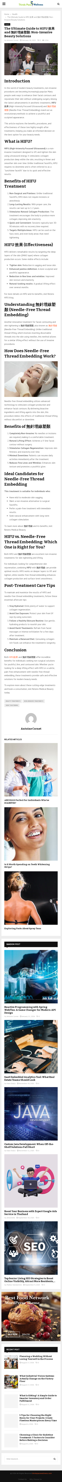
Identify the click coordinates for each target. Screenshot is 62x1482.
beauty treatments (13, 701)
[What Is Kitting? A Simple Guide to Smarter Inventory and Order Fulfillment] (11, 1401)
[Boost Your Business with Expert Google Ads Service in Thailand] (31, 1181)
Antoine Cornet (12, 40)
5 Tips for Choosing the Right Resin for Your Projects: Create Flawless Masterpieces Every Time (38, 1418)
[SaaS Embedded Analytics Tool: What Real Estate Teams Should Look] (31, 1046)
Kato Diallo (11, 1083)
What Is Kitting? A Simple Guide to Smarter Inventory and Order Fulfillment (38, 1398)
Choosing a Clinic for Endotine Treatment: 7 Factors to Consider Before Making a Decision (37, 1437)
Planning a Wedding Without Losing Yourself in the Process (36, 1357)
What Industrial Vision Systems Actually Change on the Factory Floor (36, 1378)
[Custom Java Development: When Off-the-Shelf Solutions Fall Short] (31, 1114)
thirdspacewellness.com (42, 1473)
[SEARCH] (54, 1459)
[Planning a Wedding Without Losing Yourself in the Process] (11, 1362)
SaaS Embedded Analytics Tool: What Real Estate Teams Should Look (29, 1078)
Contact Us (22, 1479)
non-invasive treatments (33, 701)
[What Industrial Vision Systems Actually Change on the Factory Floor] (11, 1381)
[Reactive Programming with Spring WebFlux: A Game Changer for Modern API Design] (31, 976)
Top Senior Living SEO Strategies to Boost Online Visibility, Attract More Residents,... (29, 1280)
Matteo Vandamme (14, 1285)
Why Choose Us (36, 1479)
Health (7, 24)
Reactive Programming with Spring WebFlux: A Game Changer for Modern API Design (30, 1010)
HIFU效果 (13, 657)
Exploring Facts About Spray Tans (22, 928)
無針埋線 (52, 325)
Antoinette (11, 1218)
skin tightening (12, 705)
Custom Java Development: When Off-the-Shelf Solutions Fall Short (29, 1145)
